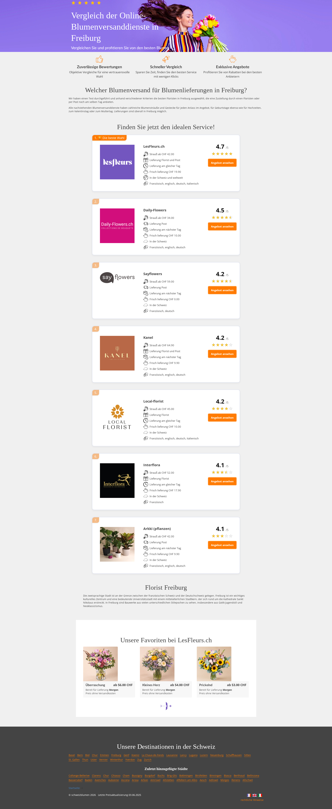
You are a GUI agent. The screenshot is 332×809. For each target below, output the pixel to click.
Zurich (147, 759)
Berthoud (239, 775)
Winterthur (116, 759)
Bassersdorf (75, 780)
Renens (236, 780)
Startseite (74, 788)
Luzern (204, 755)
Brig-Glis (172, 775)
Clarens (96, 775)
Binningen (216, 775)
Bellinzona (253, 775)
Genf (126, 755)
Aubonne (113, 780)
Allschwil (248, 780)
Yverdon (130, 759)
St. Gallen (74, 759)
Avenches (100, 780)
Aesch (203, 780)
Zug (139, 759)
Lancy (183, 755)
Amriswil (155, 780)
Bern (80, 755)
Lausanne (172, 755)
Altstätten (168, 780)
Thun (85, 759)
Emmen (104, 755)
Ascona (125, 780)
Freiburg (116, 755)
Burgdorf (150, 775)
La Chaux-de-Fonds (153, 755)
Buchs (161, 775)
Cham (126, 775)
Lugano (193, 755)
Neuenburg (217, 755)
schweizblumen (80, 795)
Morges (224, 780)
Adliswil (213, 780)
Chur (95, 755)
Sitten (247, 755)
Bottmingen (186, 775)
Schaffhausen (234, 755)
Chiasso (115, 775)
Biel (87, 755)
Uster (94, 759)
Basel (72, 755)
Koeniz (135, 755)
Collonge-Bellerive (79, 775)
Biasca (227, 775)
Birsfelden (201, 775)
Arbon (144, 780)
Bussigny (137, 775)
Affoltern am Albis (187, 780)
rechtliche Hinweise (252, 800)
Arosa (135, 780)
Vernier (103, 759)
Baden (88, 780)
